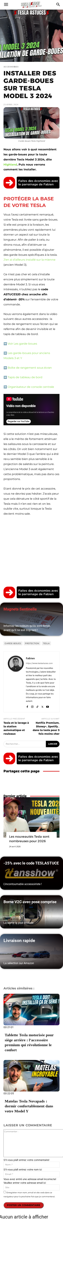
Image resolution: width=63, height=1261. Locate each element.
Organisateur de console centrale (31, 387)
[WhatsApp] (55, 782)
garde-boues (13, 643)
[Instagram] (32, 706)
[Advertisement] (31, 552)
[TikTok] (37, 706)
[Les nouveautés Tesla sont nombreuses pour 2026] (31, 817)
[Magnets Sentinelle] (31, 619)
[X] (42, 706)
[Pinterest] (47, 782)
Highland (10, 164)
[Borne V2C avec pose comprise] (31, 911)
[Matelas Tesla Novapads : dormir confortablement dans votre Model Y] (31, 1075)
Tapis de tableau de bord (25, 377)
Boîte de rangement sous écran (30, 367)
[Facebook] (27, 706)
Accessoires (11, 67)
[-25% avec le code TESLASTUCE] (31, 873)
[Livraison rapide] (31, 951)
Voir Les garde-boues (22, 343)
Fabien (30, 658)
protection (32, 643)
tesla (46, 643)
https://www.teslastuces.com (39, 663)
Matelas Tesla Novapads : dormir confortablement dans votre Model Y (29, 1106)
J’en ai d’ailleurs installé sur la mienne (29, 259)
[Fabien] (15, 682)
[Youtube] (47, 706)
